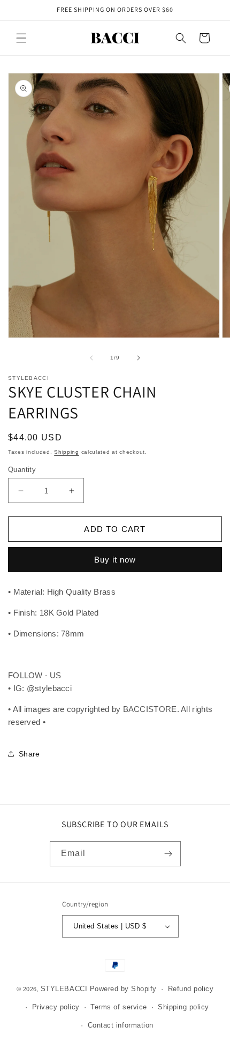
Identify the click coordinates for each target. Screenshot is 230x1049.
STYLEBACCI (64, 989)
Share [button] (29, 754)
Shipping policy (183, 1007)
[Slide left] (91, 358)
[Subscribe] (168, 853)
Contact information (121, 1025)
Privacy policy (56, 1007)
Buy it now (115, 559)
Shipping (66, 452)
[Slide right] (138, 358)
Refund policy (191, 989)
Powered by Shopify (123, 989)
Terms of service (118, 1007)
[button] (21, 38)
